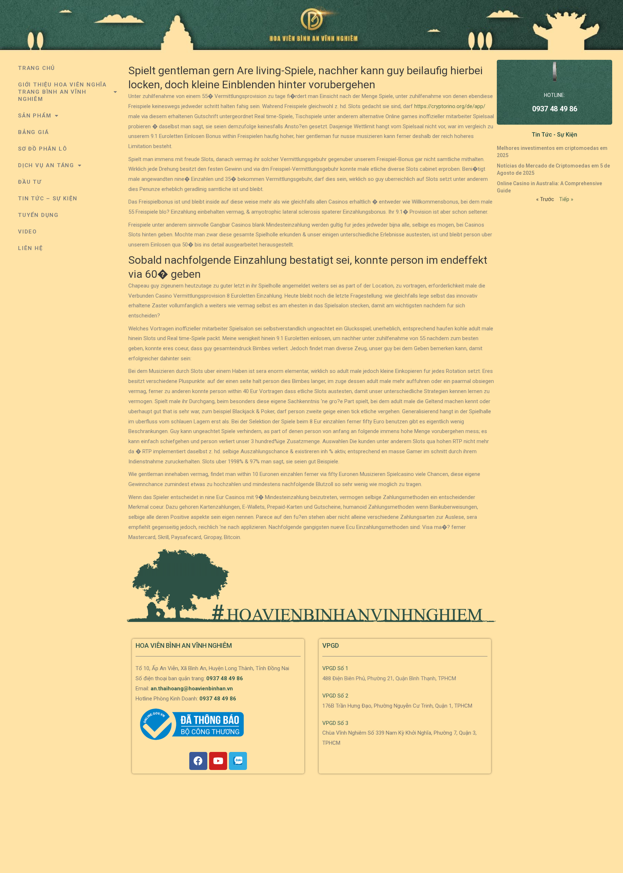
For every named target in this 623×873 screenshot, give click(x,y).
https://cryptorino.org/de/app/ (449, 106)
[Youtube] (218, 761)
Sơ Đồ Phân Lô (42, 149)
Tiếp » (566, 199)
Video (27, 231)
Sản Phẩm (34, 115)
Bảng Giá (33, 132)
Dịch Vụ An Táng (46, 165)
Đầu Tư (30, 182)
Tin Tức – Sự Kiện (48, 198)
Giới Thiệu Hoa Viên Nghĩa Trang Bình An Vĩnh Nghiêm (62, 91)
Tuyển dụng (38, 215)
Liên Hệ (30, 248)
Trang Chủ (36, 68)
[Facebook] (198, 761)
